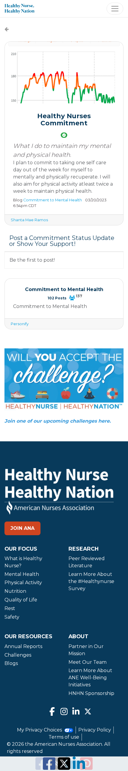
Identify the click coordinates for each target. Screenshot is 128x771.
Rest (9, 608)
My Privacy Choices (40, 730)
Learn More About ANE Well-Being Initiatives (90, 678)
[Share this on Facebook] (49, 767)
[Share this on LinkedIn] (79, 767)
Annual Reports (23, 646)
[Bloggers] (72, 298)
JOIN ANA (22, 528)
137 (79, 296)
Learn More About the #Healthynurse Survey (91, 581)
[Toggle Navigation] (115, 9)
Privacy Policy (94, 730)
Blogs (11, 663)
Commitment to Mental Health (52, 200)
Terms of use (64, 737)
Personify (20, 324)
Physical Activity (23, 582)
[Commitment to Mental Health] (6, 29)
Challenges (17, 655)
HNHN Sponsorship (91, 693)
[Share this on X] (64, 767)
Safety (11, 617)
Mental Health (21, 574)
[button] (64, 72)
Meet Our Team (87, 662)
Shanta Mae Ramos (29, 220)
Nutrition (15, 591)
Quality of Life (20, 600)
